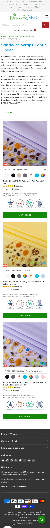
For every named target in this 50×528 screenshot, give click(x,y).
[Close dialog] (47, 250)
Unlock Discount (37, 274)
